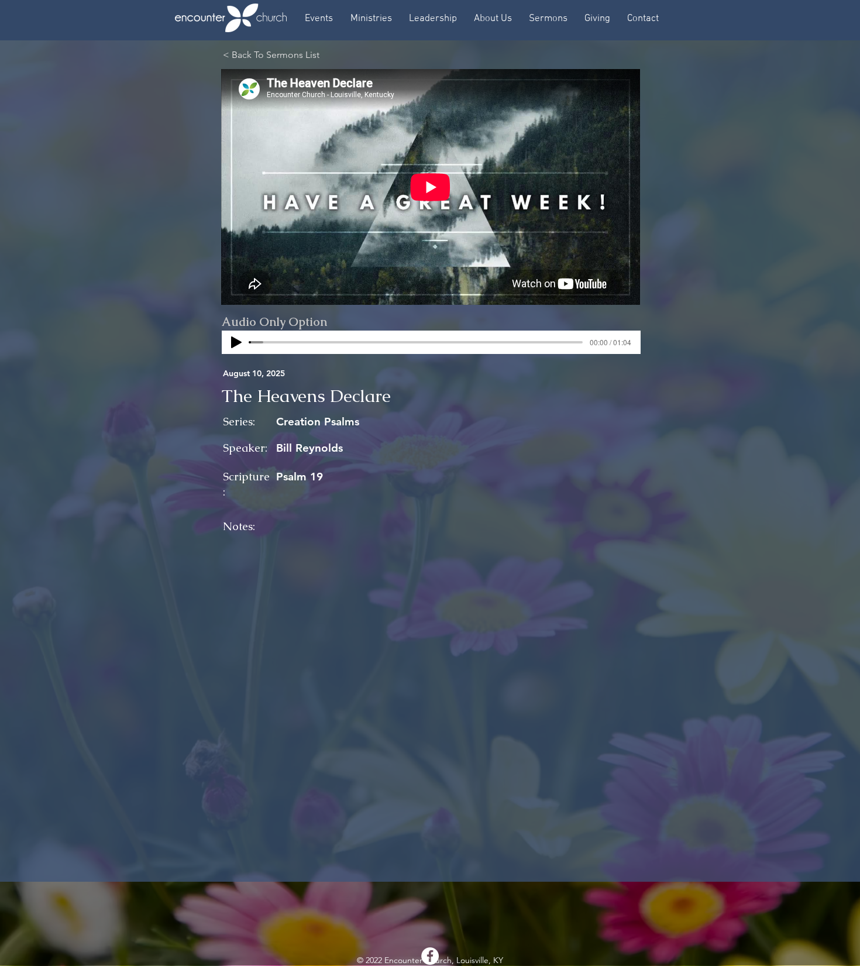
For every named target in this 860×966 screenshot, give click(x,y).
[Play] (236, 342)
